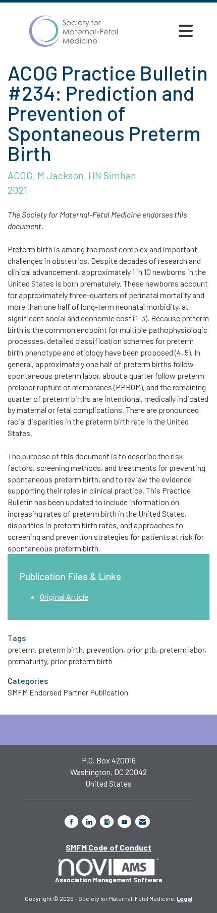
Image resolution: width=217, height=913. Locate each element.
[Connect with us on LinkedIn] (89, 821)
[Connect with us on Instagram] (107, 821)
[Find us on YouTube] (124, 821)
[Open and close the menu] (185, 31)
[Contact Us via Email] (142, 821)
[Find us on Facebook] (71, 821)
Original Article (64, 596)
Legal (184, 898)
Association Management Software (108, 880)
